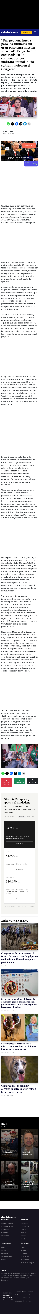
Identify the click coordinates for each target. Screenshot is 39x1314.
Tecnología (24, 1278)
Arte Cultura (14, 1278)
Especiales (24, 1276)
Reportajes (25, 1260)
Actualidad (5, 96)
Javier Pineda (7, 131)
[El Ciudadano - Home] (10, 32)
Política (4, 1273)
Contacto (5, 1233)
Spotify (23, 1239)
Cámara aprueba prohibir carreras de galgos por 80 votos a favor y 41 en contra (18, 1088)
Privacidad (5, 1236)
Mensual (22, 816)
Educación (5, 1278)
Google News (6, 783)
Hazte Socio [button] (26, 32)
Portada (24, 1247)
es (26, 1301)
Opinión (24, 1253)
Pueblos (33, 1273)
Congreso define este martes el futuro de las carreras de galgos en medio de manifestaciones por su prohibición (19, 958)
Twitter (23, 1230)
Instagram (25, 1227)
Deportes (4, 1280)
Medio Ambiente (14, 1273)
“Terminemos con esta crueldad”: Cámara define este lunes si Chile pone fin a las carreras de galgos (19, 1046)
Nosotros (18, 1292)
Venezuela (5, 1253)
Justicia (4, 1276)
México (3, 1250)
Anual (30, 816)
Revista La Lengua (27, 1263)
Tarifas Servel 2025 (21, 1298)
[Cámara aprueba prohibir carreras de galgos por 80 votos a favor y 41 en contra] (19, 1069)
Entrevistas (25, 1257)
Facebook (24, 1223)
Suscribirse (19, 843)
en (30, 1301)
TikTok (23, 1236)
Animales (15, 96)
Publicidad (5, 1230)
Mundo (3, 1260)
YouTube (32, 782)
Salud (10, 1276)
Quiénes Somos (7, 1223)
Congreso (24, 96)
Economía (25, 1273)
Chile (3, 1247)
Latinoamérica (6, 1257)
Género (16, 1276)
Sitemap (32, 1298)
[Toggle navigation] (35, 32)
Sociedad (32, 1276)
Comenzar (19, 869)
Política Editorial (7, 1227)
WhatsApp (20, 782)
